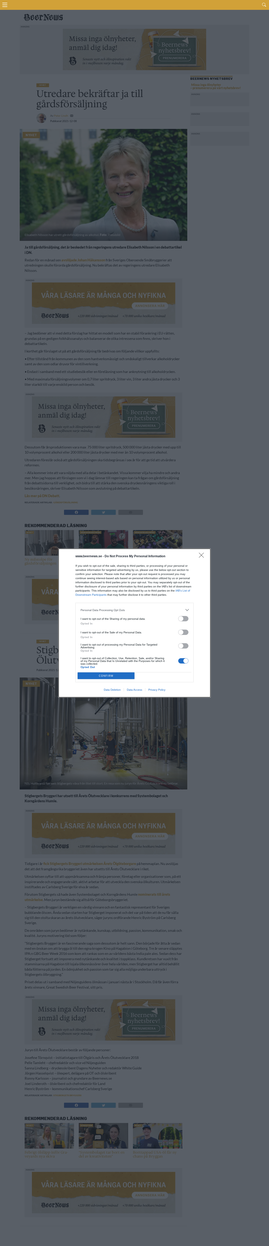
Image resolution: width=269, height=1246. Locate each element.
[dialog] (134, 623)
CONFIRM (106, 675)
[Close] (202, 556)
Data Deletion (112, 689)
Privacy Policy (156, 689)
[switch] (183, 618)
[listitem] (134, 610)
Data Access (134, 689)
